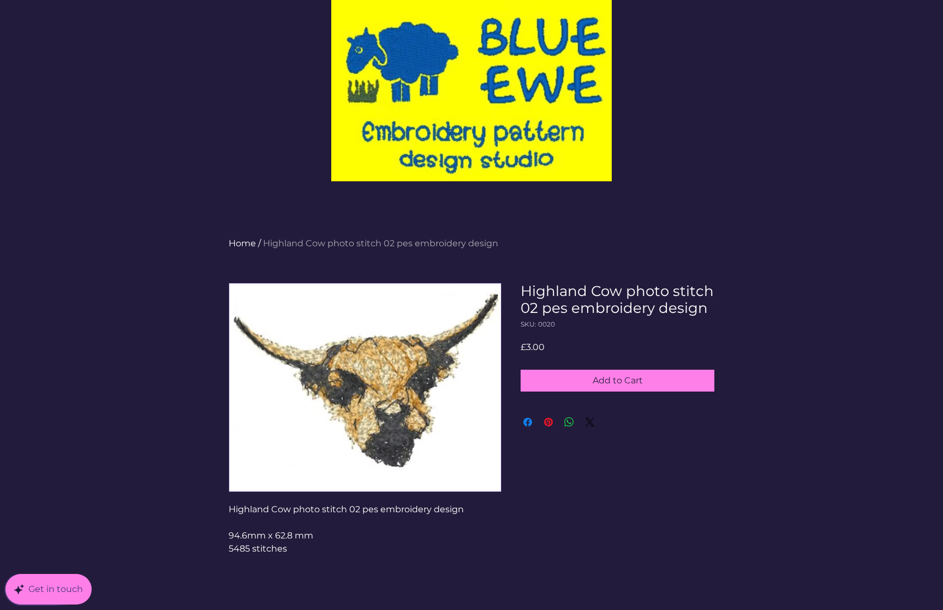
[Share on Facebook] (527, 422)
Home (242, 243)
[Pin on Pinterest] (548, 422)
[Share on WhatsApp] (569, 422)
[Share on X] (589, 422)
